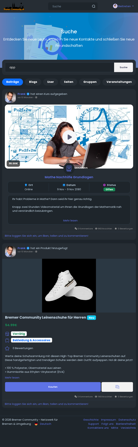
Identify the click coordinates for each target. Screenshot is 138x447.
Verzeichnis (128, 428)
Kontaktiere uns (98, 428)
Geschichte (91, 420)
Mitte (115, 428)
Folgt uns (108, 424)
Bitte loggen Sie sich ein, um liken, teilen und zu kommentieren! (46, 236)
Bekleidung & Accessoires (31, 340)
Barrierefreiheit (126, 424)
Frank (22, 94)
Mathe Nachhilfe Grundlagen (69, 177)
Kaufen (53, 387)
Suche (123, 67)
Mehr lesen (70, 220)
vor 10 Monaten (25, 97)
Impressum (109, 420)
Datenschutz (127, 420)
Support (94, 424)
